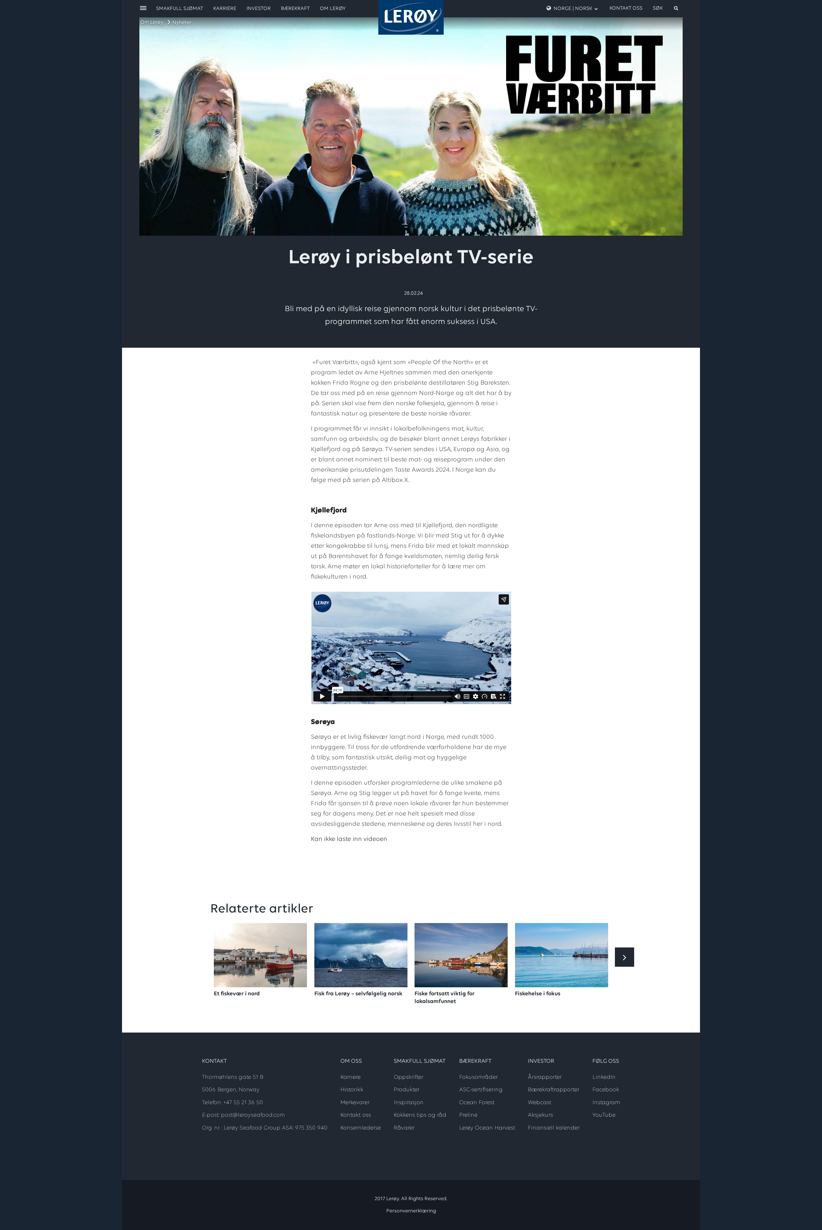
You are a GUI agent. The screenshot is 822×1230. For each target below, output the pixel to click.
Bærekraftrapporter (553, 1090)
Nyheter (181, 22)
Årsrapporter (545, 1077)
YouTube (604, 1115)
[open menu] (143, 8)
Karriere (224, 8)
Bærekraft (295, 8)
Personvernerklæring (411, 1211)
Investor (259, 8)
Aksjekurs (540, 1115)
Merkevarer (355, 1103)
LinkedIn (604, 1077)
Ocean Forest (476, 1103)
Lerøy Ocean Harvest (487, 1128)
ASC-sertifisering (481, 1090)
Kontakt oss (626, 8)
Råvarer (404, 1128)
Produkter (406, 1090)
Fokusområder (478, 1077)
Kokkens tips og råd (420, 1115)
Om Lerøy (151, 22)
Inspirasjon (409, 1103)
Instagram (606, 1103)
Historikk (351, 1090)
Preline (468, 1115)
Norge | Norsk (572, 8)
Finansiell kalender (554, 1128)
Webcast (539, 1103)
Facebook (605, 1090)
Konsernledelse (360, 1128)
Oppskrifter (408, 1077)
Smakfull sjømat (179, 8)
